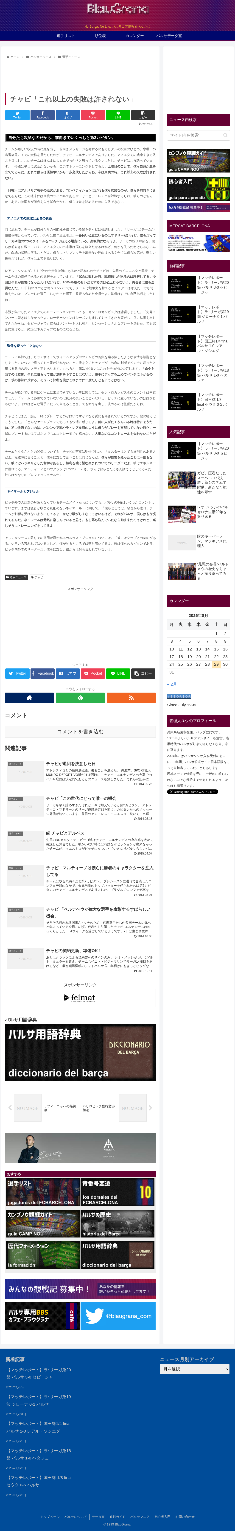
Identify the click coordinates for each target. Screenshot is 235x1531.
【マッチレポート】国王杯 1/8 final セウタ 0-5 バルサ (39, 1481)
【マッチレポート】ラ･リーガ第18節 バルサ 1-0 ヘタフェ (38, 1454)
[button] (225, 135)
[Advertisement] (80, 74)
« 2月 (172, 684)
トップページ (50, 1517)
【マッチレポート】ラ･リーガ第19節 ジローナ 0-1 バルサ (38, 1400)
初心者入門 (162, 1517)
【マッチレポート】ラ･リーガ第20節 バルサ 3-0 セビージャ (38, 1373)
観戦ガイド (117, 1517)
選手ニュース (18, 577)
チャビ (39, 577)
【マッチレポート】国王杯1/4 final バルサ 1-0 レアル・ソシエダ (38, 1427)
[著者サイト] (29, 698)
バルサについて (75, 1517)
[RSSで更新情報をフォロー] (131, 698)
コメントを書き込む (80, 731)
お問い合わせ (185, 1517)
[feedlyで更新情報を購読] (80, 698)
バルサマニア (140, 1517)
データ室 (98, 1517)
